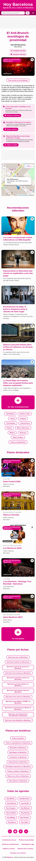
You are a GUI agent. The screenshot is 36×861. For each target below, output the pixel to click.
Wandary (10, 857)
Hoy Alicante (25, 813)
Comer (12, 418)
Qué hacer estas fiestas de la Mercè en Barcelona (18, 708)
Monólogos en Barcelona (18, 752)
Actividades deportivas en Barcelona (18, 766)
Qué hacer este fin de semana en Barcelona (18, 667)
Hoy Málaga (11, 817)
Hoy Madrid (10, 798)
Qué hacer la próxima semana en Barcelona (18, 678)
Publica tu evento (9, 848)
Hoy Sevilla (25, 803)
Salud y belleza (18, 437)
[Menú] (33, 13)
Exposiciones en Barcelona (18, 762)
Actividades (10, 413)
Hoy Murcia (12, 822)
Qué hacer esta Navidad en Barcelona (18, 720)
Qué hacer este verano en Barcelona (18, 696)
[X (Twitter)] (26, 831)
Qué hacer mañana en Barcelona (18, 662)
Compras (23, 418)
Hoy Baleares (25, 808)
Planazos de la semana (25, 848)
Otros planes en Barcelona (18, 781)
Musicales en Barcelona (18, 747)
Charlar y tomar (24, 413)
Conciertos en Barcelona (18, 757)
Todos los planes (18, 738)
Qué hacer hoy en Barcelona (18, 657)
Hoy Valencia (11, 803)
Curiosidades (10, 423)
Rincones (23, 432)
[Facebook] (21, 831)
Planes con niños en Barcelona (18, 776)
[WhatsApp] (10, 831)
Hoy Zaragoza (11, 808)
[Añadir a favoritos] (32, 59)
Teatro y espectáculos (18, 442)
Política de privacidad (26, 840)
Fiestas (9, 428)
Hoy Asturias (24, 817)
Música (12, 432)
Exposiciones (25, 423)
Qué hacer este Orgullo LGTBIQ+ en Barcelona (18, 702)
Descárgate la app (28, 844)
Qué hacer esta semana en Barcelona (18, 673)
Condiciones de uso (9, 840)
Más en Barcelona (23, 428)
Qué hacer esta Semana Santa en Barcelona (18, 691)
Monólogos (8, 73)
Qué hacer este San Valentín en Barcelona (18, 684)
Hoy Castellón (11, 813)
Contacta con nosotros (18, 853)
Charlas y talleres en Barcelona (18, 771)
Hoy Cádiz (24, 822)
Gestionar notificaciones (10, 844)
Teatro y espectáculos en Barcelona (18, 743)
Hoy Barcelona (25, 798)
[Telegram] (15, 831)
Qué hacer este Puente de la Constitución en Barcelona (18, 714)
